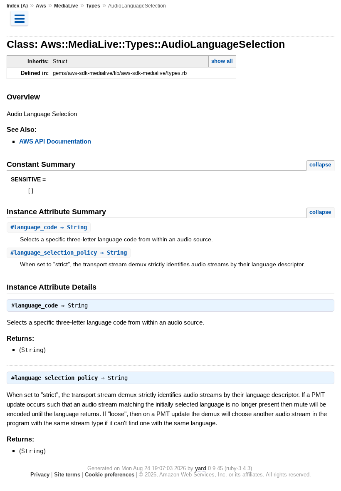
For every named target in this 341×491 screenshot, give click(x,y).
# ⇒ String (48, 227)
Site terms (67, 474)
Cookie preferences (109, 474)
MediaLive (66, 6)
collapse (320, 164)
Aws (41, 6)
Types (93, 6)
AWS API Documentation (55, 141)
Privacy (39, 474)
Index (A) (17, 6)
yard (200, 468)
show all (222, 61)
